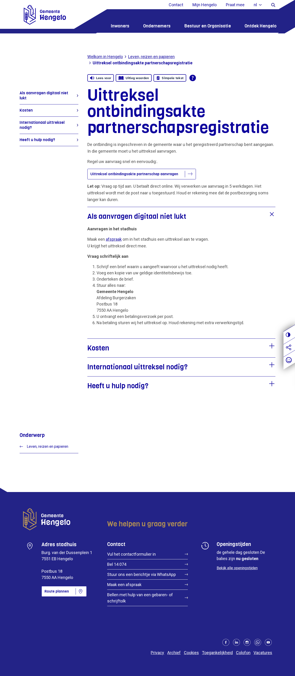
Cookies (191, 652)
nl (255, 4)
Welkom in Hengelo (105, 56)
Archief (174, 652)
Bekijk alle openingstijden (237, 568)
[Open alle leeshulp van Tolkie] (192, 78)
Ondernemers (157, 26)
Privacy (157, 652)
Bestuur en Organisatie (207, 26)
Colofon (243, 652)
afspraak (114, 239)
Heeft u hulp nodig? (37, 139)
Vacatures (263, 652)
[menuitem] (258, 5)
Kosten (26, 110)
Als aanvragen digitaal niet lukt (44, 95)
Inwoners (120, 26)
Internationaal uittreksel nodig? (42, 125)
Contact (176, 4)
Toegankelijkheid (217, 652)
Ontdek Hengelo (261, 26)
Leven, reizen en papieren (151, 56)
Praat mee (235, 4)
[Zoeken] (273, 5)
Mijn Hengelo (204, 4)
